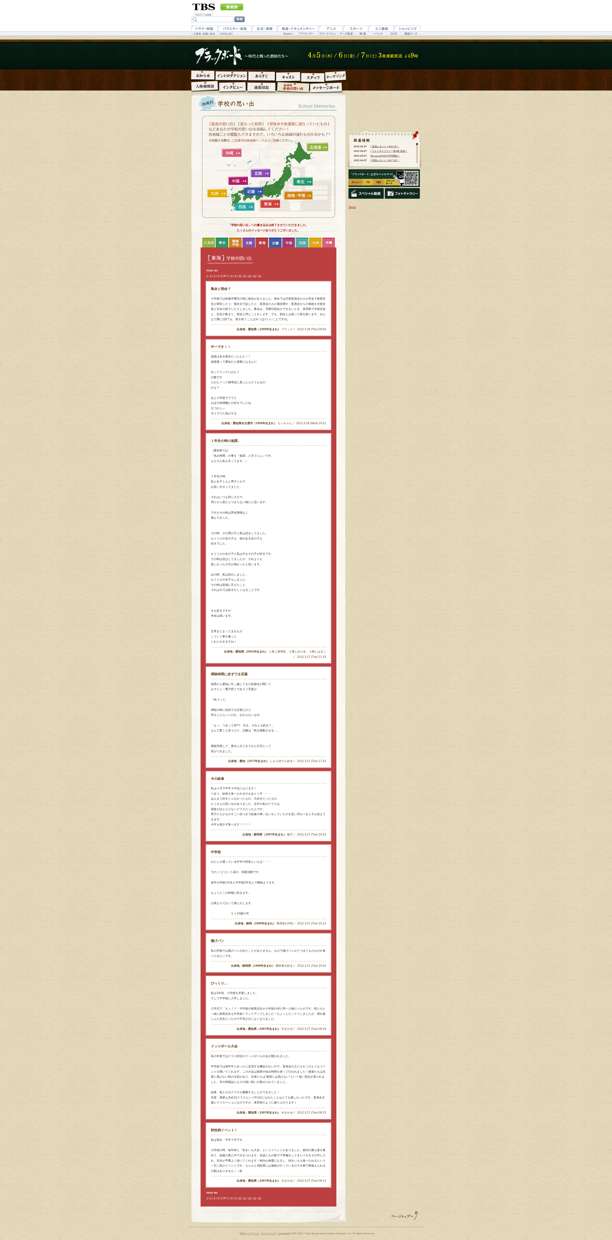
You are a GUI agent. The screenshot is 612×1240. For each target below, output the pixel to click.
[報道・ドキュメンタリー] (298, 28)
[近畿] (253, 191)
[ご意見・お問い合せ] (203, 33)
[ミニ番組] (381, 28)
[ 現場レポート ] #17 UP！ (385, 160)
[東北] (303, 181)
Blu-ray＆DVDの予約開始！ (385, 155)
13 (254, 275)
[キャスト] (288, 76)
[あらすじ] (261, 76)
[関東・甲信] (298, 195)
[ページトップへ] (404, 1215)
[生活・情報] (264, 28)
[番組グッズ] (410, 34)
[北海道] (317, 147)
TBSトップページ (249, 1233)
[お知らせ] (203, 75)
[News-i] (288, 34)
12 (249, 275)
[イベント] (378, 34)
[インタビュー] (232, 87)
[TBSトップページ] (204, 6)
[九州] (217, 193)
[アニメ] (331, 28)
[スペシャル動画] (366, 193)
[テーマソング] (335, 76)
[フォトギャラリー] (402, 193)
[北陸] (260, 173)
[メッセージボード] (326, 88)
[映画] (362, 34)
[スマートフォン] (327, 34)
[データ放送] (346, 34)
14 (259, 275)
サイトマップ (268, 1233)
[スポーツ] (355, 28)
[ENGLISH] (226, 33)
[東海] (270, 203)
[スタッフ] (312, 77)
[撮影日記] (261, 87)
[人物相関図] (204, 86)
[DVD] (393, 34)
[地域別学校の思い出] (293, 87)
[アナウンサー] (306, 34)
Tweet (352, 207)
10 (239, 275)
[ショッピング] (407, 28)
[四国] (244, 206)
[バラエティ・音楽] (234, 28)
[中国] (238, 180)
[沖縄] (231, 152)
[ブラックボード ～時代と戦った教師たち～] (245, 56)
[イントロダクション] (231, 76)
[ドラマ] (204, 28)
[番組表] (231, 7)
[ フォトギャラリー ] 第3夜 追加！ (389, 151)
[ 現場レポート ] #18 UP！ (385, 146)
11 (244, 275)
